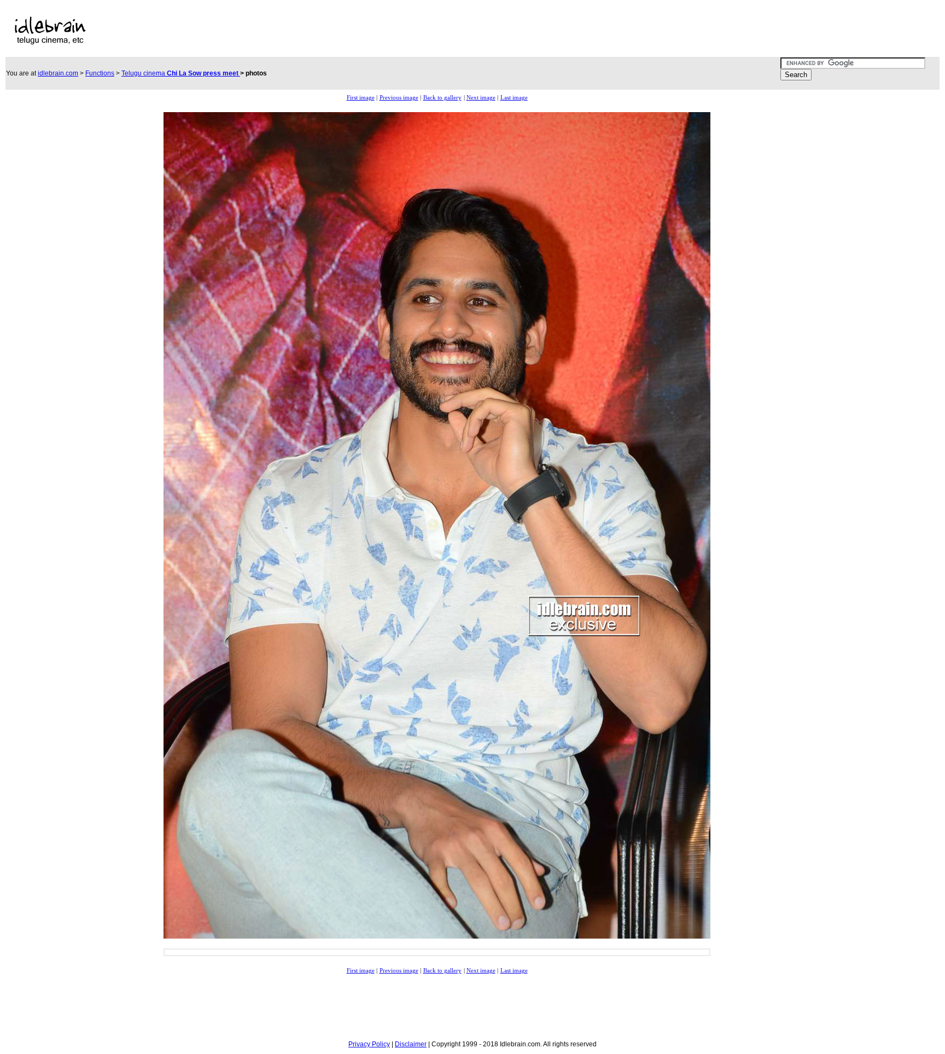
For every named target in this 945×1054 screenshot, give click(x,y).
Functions (99, 73)
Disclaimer (411, 1044)
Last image (514, 98)
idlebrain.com (58, 73)
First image (361, 98)
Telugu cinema (180, 73)
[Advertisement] (376, 30)
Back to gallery (442, 98)
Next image (480, 98)
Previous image (399, 98)
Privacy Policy (369, 1044)
